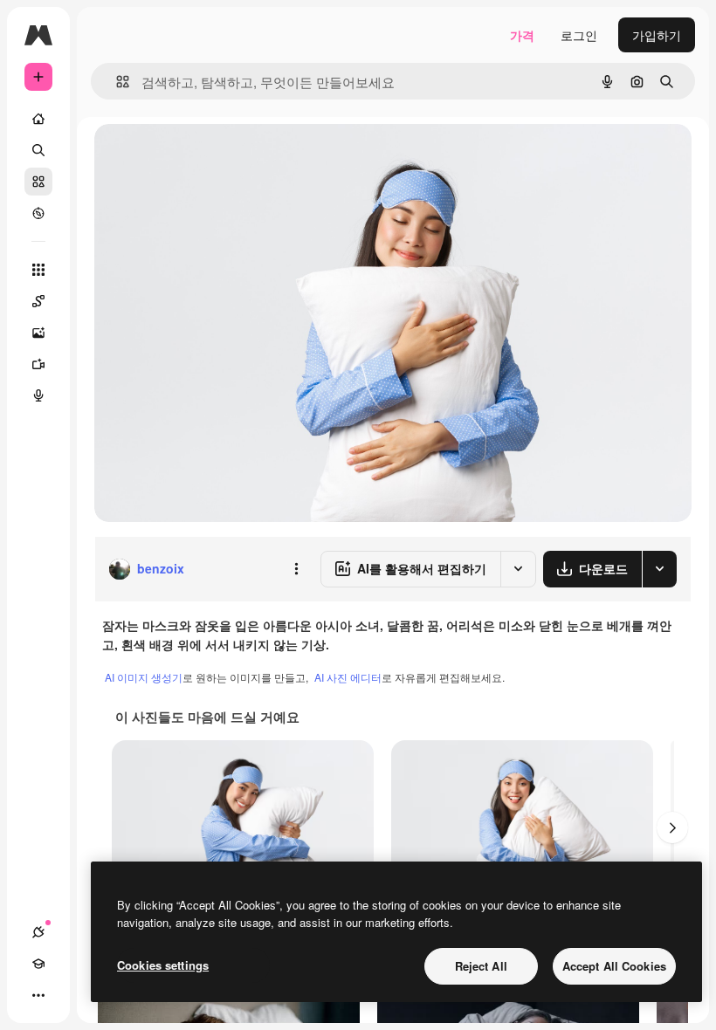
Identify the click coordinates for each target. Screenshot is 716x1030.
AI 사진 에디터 (348, 677)
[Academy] (38, 964)
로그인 (579, 35)
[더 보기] (38, 995)
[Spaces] (38, 301)
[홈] (38, 119)
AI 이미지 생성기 (143, 677)
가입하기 (656, 35)
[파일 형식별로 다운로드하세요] (659, 569)
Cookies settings (163, 965)
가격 (522, 35)
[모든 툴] (38, 270)
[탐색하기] (38, 213)
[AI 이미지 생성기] (38, 333)
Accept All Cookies (614, 966)
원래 (195, 157)
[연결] (38, 932)
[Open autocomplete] (116, 81)
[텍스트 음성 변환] (38, 395)
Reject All (481, 966)
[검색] (38, 150)
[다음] (672, 827)
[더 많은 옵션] (296, 569)
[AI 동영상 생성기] (38, 364)
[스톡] (38, 182)
